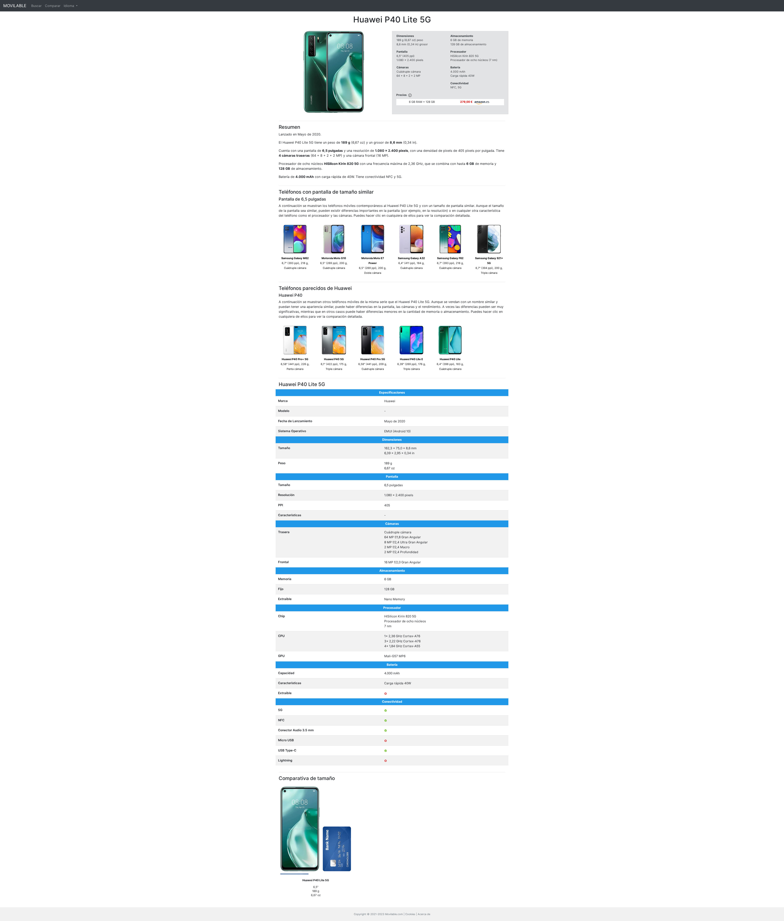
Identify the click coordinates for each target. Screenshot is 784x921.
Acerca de (424, 914)
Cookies (410, 914)
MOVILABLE (14, 5)
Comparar (52, 6)
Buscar (36, 6)
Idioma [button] (69, 6)
